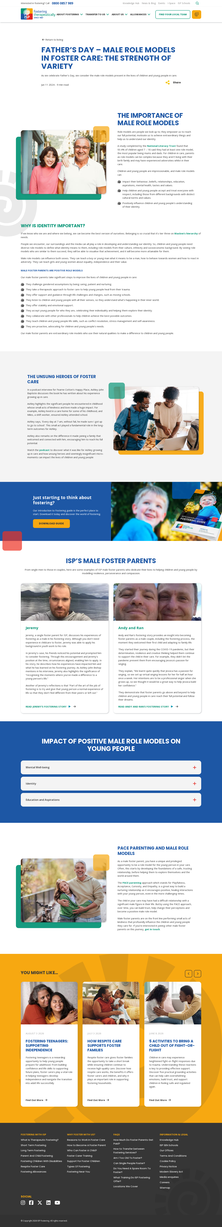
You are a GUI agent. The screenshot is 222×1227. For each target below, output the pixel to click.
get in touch (152, 929)
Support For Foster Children (83, 1161)
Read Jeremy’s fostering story (46, 706)
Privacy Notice (168, 1166)
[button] (188, 973)
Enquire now (196, 14)
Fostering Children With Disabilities (41, 1161)
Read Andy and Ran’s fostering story (143, 706)
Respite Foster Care (33, 1166)
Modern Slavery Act (171, 1171)
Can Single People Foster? (129, 1163)
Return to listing (54, 39)
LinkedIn (49, 1202)
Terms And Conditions (173, 1155)
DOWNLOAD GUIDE (51, 523)
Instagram (24, 1202)
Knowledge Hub (169, 1140)
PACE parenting (132, 882)
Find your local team (173, 14)
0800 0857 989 (62, 3)
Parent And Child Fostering (37, 1155)
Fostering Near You (78, 1171)
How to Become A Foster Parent (86, 1145)
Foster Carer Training (79, 1155)
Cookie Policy (168, 1161)
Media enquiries (169, 1177)
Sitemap (165, 1187)
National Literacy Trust (161, 145)
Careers (165, 1182)
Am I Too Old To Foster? (127, 1158)
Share (177, 82)
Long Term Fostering (33, 1150)
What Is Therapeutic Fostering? (40, 1140)
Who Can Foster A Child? (82, 1150)
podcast (44, 450)
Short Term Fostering (33, 1145)
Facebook (32, 1202)
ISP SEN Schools (169, 1145)
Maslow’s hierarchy (186, 233)
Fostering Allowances (33, 1171)
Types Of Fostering (78, 1166)
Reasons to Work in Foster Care (86, 1140)
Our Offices (166, 1150)
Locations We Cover (125, 1186)
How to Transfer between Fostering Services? (128, 1150)
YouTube (58, 1202)
